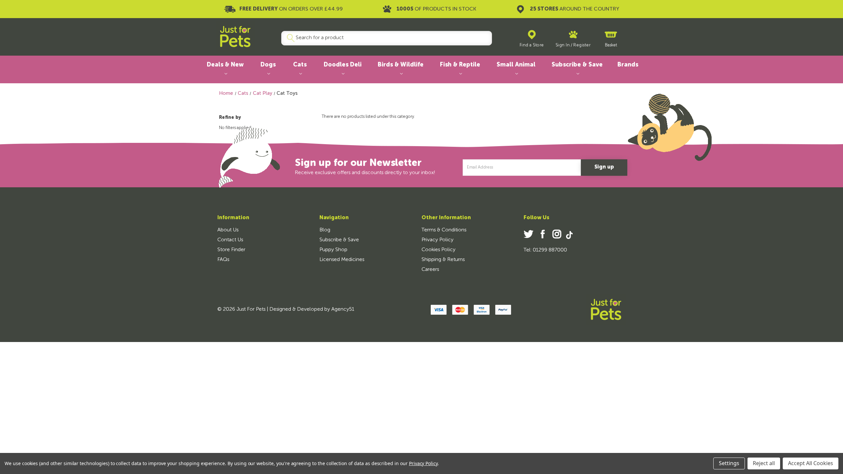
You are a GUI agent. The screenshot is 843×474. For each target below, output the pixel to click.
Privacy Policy (437, 240)
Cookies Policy (438, 249)
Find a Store (532, 45)
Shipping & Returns (443, 259)
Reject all (764, 463)
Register (581, 45)
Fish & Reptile (460, 65)
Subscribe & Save (577, 65)
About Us (227, 230)
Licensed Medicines (341, 259)
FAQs (223, 259)
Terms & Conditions (444, 230)
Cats (300, 65)
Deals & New (225, 65)
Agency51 (342, 309)
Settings (729, 463)
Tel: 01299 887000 (545, 250)
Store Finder (231, 249)
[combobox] (384, 38)
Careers (430, 269)
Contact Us (230, 240)
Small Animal (516, 65)
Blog (324, 230)
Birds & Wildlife (400, 65)
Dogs (268, 65)
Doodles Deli (343, 65)
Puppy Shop (333, 249)
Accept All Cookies (810, 463)
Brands (627, 65)
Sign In (563, 45)
